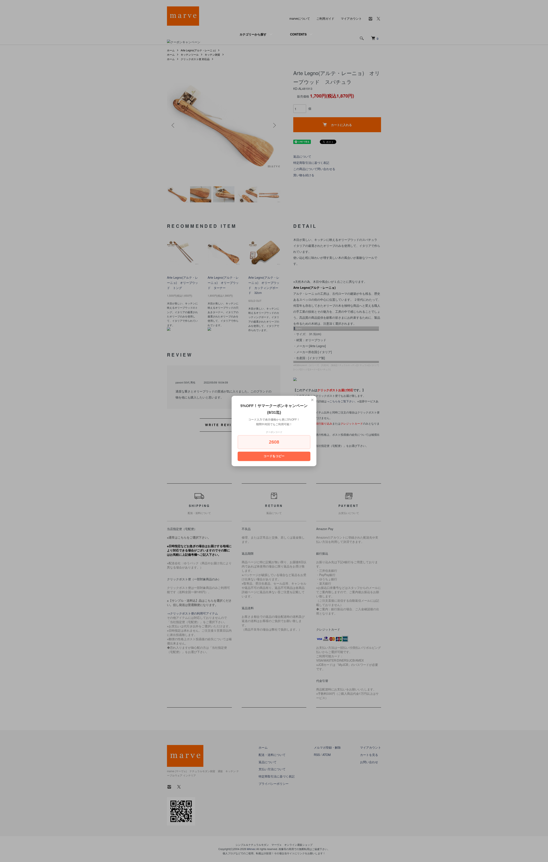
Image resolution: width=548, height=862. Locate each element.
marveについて (299, 18)
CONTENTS (298, 34)
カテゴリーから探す (253, 34)
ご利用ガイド (325, 18)
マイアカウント (351, 18)
